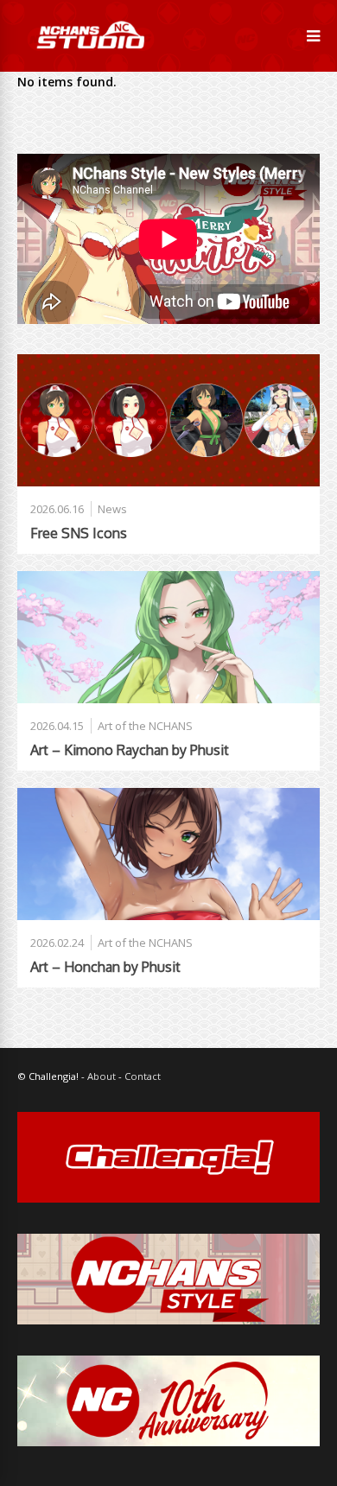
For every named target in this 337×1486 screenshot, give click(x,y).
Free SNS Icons (78, 533)
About (101, 1076)
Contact (142, 1076)
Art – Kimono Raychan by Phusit (129, 750)
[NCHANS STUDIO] (89, 61)
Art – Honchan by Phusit (105, 966)
